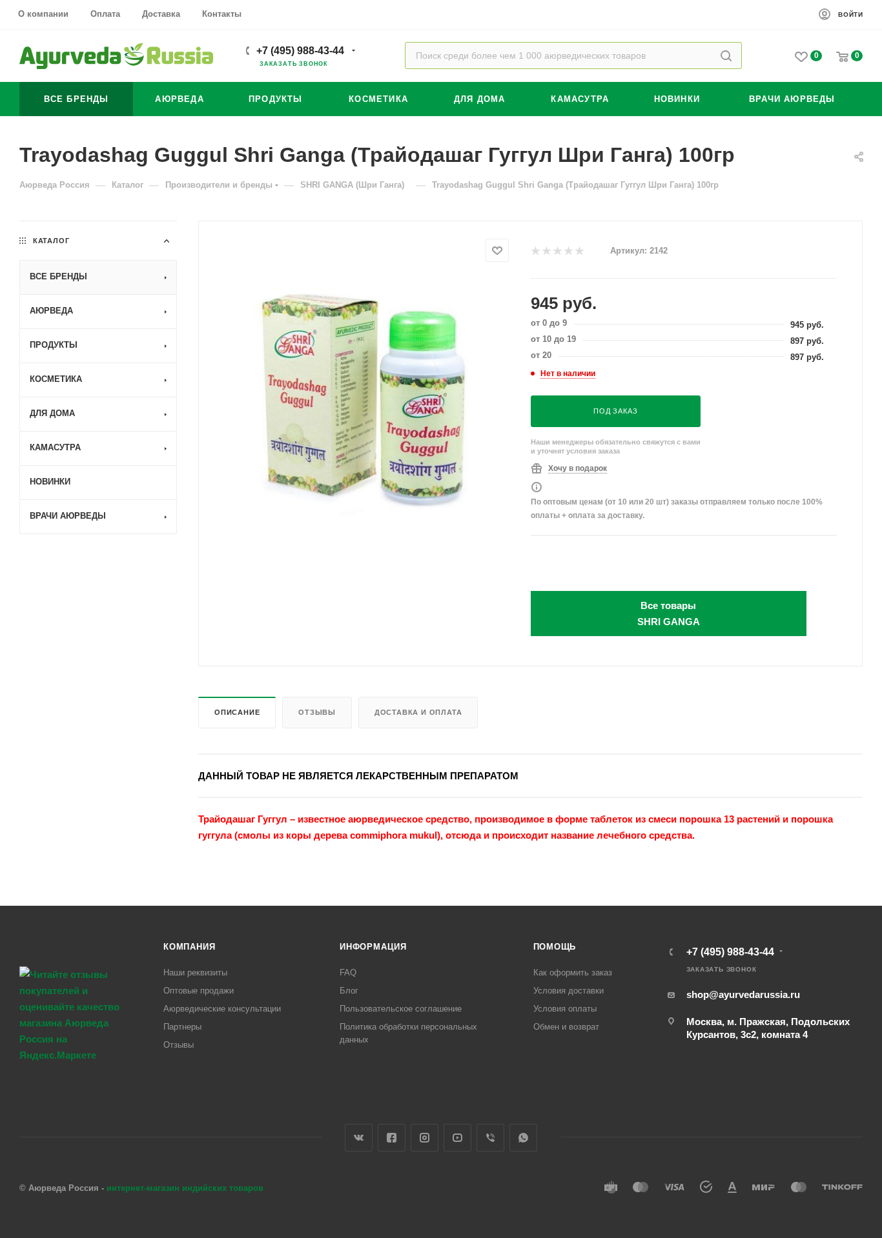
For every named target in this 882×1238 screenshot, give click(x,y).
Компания (189, 947)
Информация (373, 947)
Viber (490, 1138)
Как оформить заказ (572, 972)
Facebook (391, 1138)
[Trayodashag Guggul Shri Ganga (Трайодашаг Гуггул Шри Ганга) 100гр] (365, 400)
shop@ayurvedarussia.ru (743, 994)
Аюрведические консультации (222, 1008)
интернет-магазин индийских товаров (185, 1188)
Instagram (424, 1138)
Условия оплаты (565, 1008)
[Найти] (726, 55)
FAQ (348, 972)
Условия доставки (568, 990)
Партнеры (182, 1027)
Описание (237, 712)
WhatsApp (523, 1138)
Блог (349, 990)
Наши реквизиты (195, 972)
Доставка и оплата (418, 712)
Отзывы (317, 712)
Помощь (555, 947)
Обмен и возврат (566, 1027)
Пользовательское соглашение (401, 1008)
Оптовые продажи (198, 990)
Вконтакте (359, 1138)
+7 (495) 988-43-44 (300, 50)
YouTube (457, 1138)
